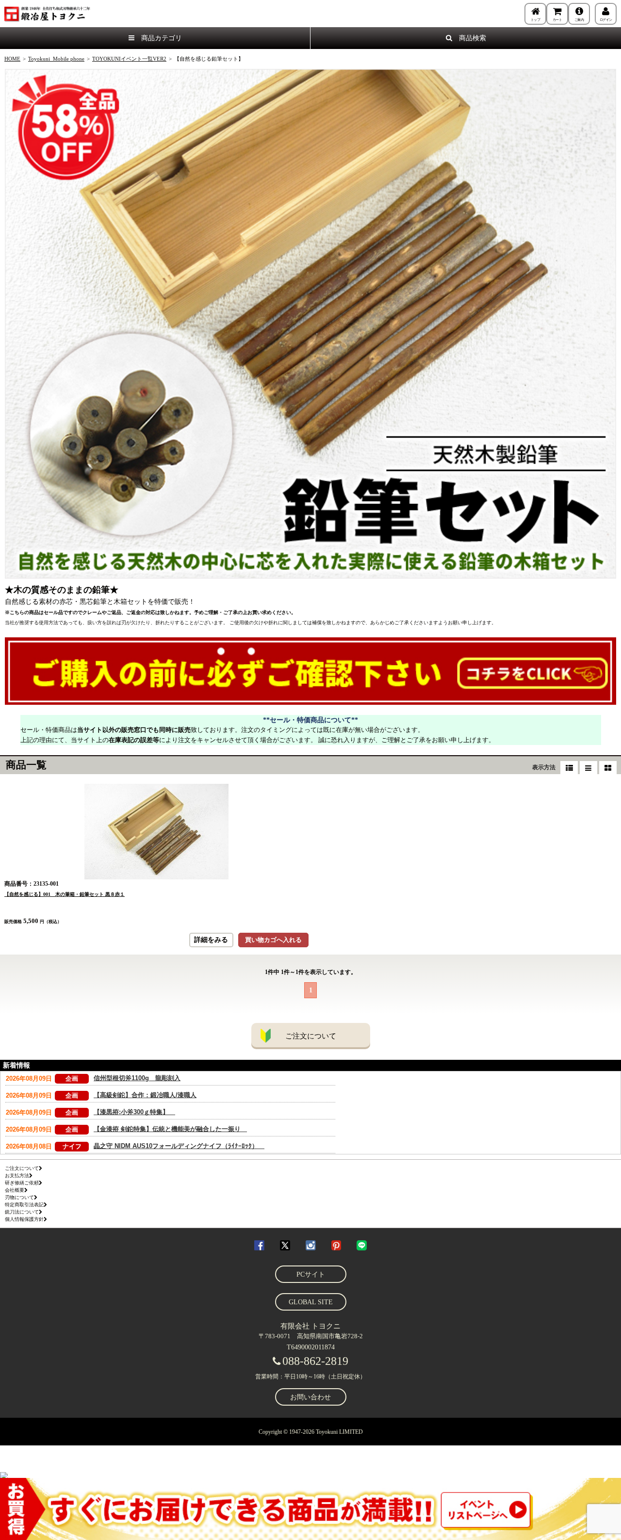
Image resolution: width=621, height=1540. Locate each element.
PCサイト (310, 1274)
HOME (12, 59)
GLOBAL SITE (311, 1302)
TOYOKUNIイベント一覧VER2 (129, 59)
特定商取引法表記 (24, 1204)
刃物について (19, 1197)
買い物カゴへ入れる (273, 939)
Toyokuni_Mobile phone (56, 59)
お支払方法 (17, 1175)
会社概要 (14, 1190)
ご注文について (310, 1036)
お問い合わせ (310, 1397)
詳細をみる (211, 939)
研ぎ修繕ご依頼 (22, 1182)
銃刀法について (22, 1212)
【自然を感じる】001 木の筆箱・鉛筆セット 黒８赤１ (64, 894)
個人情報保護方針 (24, 1219)
